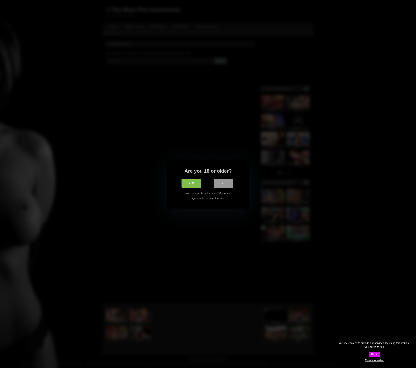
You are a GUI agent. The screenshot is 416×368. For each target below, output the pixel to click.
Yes (191, 183)
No (223, 183)
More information (374, 360)
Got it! (374, 354)
